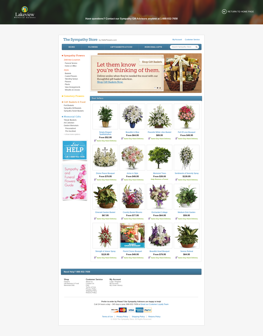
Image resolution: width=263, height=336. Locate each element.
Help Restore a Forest (159, 179)
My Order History (116, 285)
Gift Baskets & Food (121, 47)
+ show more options (72, 134)
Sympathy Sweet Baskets (74, 111)
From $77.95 (132, 215)
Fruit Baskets (69, 105)
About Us (89, 282)
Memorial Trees (159, 173)
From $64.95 (132, 135)
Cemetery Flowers (74, 96)
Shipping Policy (91, 291)
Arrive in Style (132, 173)
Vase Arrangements (72, 87)
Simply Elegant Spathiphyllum (105, 133)
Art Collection (69, 123)
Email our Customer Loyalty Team (154, 304)
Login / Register (115, 282)
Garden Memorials (71, 125)
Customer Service (192, 40)
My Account (177, 40)
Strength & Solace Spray (105, 251)
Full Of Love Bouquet (186, 132)
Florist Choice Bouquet (132, 251)
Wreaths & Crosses (72, 90)
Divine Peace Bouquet (105, 173)
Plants (67, 84)
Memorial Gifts (153, 47)
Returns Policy (91, 293)
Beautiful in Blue (132, 132)
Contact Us (90, 283)
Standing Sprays (71, 79)
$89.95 (159, 135)
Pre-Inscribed (70, 131)
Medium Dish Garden (186, 212)
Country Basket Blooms (132, 212)
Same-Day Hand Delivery (106, 141)
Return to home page (241, 11)
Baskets (68, 73)
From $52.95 (105, 137)
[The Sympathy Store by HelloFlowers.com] (90, 40)
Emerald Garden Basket (105, 212)
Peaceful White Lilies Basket (159, 132)
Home (71, 47)
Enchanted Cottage (160, 212)
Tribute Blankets (70, 120)
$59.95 (186, 215)
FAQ (87, 285)
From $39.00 (159, 176)
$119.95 (105, 254)
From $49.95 (186, 135)
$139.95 (187, 176)
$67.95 (105, 215)
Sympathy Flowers (74, 55)
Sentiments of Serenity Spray (187, 173)
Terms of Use (91, 287)
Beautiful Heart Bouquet (159, 251)
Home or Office (71, 66)
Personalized (70, 128)
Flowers (93, 47)
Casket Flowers (71, 76)
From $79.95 (105, 176)
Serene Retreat (186, 251)
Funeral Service (71, 63)
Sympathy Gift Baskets (72, 108)
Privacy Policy (91, 289)
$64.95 (186, 254)
